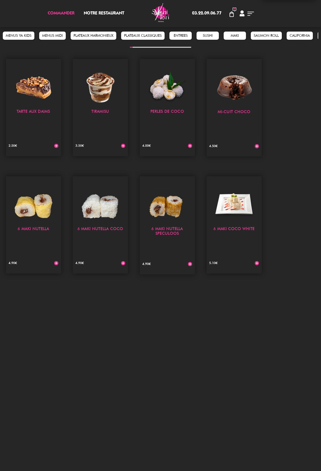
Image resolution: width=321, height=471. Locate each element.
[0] (232, 13)
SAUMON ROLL (266, 35)
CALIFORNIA (300, 35)
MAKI (235, 35)
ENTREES (181, 35)
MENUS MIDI (52, 35)
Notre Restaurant (104, 13)
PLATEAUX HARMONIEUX (93, 35)
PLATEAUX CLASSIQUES (143, 35)
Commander (61, 13)
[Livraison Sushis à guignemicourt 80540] (160, 13)
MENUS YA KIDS (18, 35)
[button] (131, 47)
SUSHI (208, 35)
